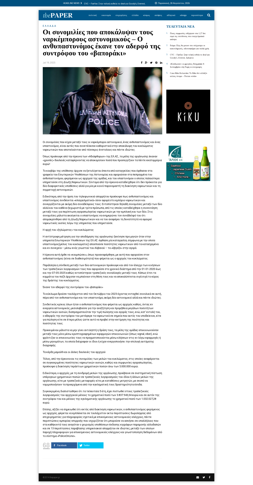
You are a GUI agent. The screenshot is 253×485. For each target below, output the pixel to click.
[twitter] (204, 477)
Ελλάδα (135, 15)
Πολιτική (93, 15)
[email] (197, 477)
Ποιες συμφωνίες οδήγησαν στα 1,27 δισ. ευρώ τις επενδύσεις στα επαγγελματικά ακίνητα (188, 36)
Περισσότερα (197, 15)
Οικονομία (106, 15)
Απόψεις (158, 15)
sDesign (183, 15)
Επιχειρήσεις (121, 15)
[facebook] (209, 477)
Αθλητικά (171, 15)
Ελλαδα (50, 25)
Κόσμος (146, 15)
